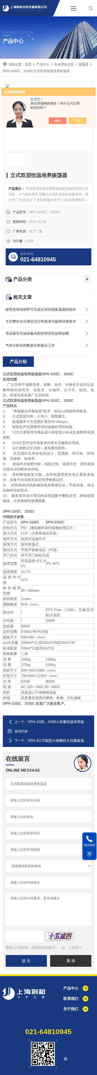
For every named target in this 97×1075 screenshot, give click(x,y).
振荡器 (84, 64)
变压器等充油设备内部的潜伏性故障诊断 (37, 333)
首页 (28, 64)
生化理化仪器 (64, 64)
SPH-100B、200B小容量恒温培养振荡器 (59, 722)
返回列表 (21, 731)
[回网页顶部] (89, 854)
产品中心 (42, 64)
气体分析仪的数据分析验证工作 (30, 345)
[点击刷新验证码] (60, 936)
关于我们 (70, 1009)
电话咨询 (89, 845)
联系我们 (70, 999)
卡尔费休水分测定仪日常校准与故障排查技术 (40, 321)
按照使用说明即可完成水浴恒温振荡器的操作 (40, 309)
